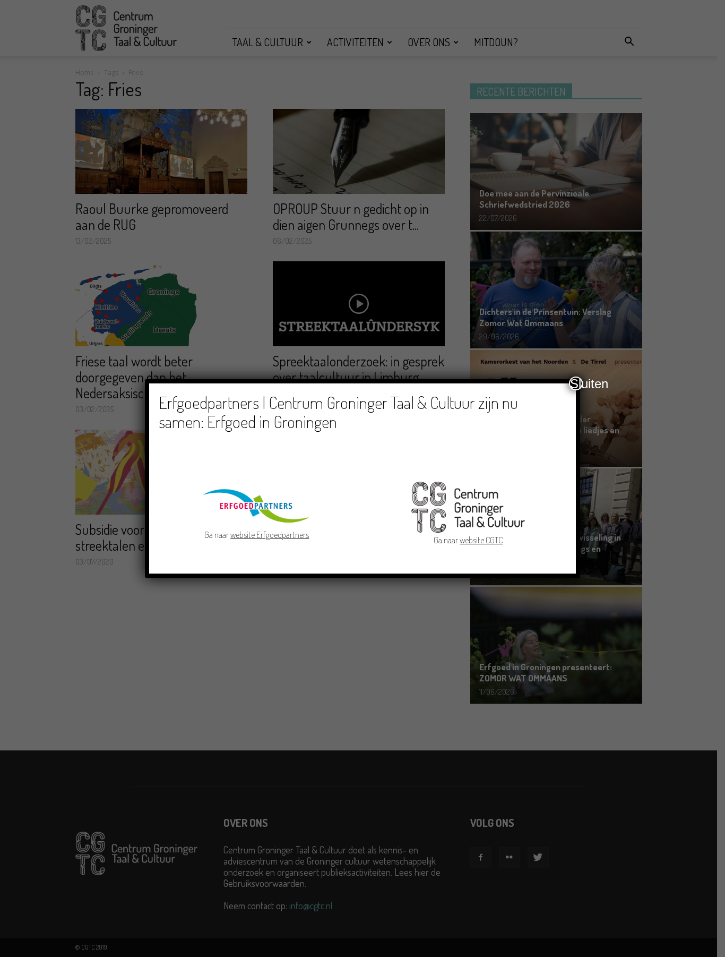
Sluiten (576, 383)
